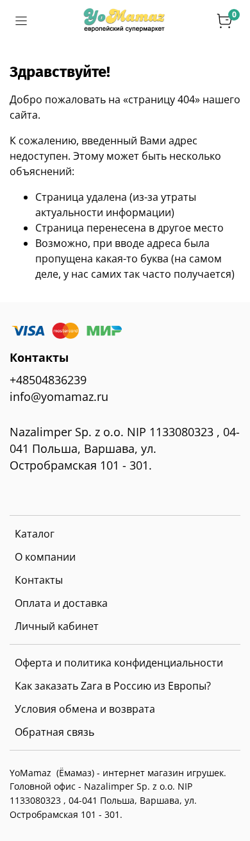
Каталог (34, 534)
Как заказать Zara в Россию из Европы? (113, 686)
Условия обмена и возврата (85, 709)
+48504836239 (48, 379)
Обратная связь (54, 732)
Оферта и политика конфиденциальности (119, 663)
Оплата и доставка (61, 603)
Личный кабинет (57, 626)
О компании (45, 557)
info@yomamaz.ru (59, 396)
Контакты (39, 580)
